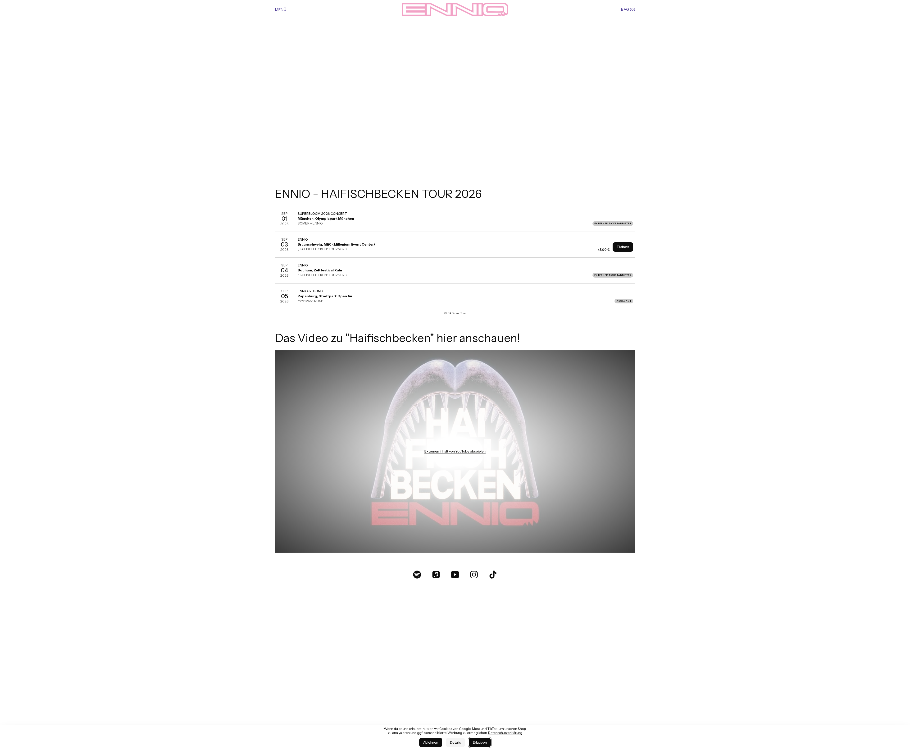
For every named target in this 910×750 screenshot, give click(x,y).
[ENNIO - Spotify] (417, 574)
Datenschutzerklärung (505, 733)
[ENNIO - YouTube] (455, 574)
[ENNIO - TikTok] (493, 574)
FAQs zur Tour (457, 313)
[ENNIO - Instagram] (474, 574)
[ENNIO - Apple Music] (436, 574)
